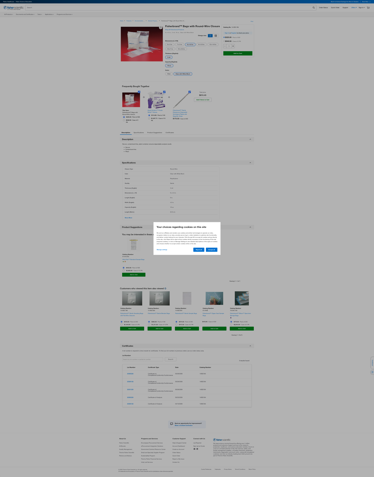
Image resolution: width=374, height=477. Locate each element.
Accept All (211, 250)
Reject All (199, 250)
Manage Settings (162, 249)
